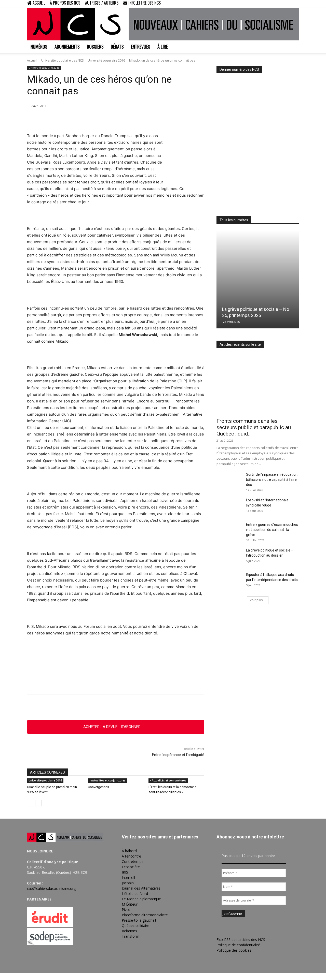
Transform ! (131, 936)
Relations (129, 930)
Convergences (98, 787)
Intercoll (128, 877)
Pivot (126, 909)
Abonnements (67, 46)
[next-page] (38, 803)
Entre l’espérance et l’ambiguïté (178, 754)
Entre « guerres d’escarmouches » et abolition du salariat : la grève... (272, 529)
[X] (287, 3)
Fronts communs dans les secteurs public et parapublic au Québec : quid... (253, 427)
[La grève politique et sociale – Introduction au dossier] (229, 556)
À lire (162, 46)
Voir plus (256, 600)
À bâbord (129, 850)
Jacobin (128, 882)
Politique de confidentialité (238, 944)
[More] (143, 707)
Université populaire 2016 (106, 60)
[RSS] (278, 3)
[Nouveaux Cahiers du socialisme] (163, 24)
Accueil (32, 60)
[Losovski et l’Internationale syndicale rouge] (229, 506)
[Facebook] (270, 3)
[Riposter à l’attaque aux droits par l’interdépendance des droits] (229, 581)
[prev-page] (30, 803)
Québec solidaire (135, 925)
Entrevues (140, 46)
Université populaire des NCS (62, 60)
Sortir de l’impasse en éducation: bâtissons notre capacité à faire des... (272, 479)
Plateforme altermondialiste (145, 914)
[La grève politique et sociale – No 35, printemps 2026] (257, 279)
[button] (262, 3)
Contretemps (132, 861)
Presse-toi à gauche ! (139, 920)
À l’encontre (131, 856)
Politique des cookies (233, 950)
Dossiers (95, 46)
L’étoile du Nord (135, 893)
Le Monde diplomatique (141, 898)
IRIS (125, 872)
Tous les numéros (234, 220)
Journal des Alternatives (141, 888)
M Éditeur (130, 904)
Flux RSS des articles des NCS (240, 939)
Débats (117, 46)
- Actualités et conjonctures (107, 780)
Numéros (39, 46)
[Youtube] (295, 3)
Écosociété (131, 866)
